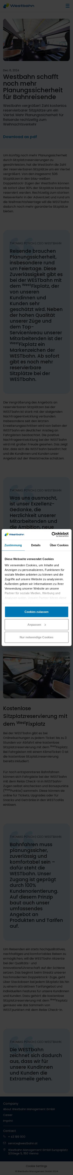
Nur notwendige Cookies (36, 637)
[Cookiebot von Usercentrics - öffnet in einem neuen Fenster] (52, 534)
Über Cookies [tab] (59, 545)
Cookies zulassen (36, 611)
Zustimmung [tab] (13, 545)
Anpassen (34, 624)
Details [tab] (36, 545)
